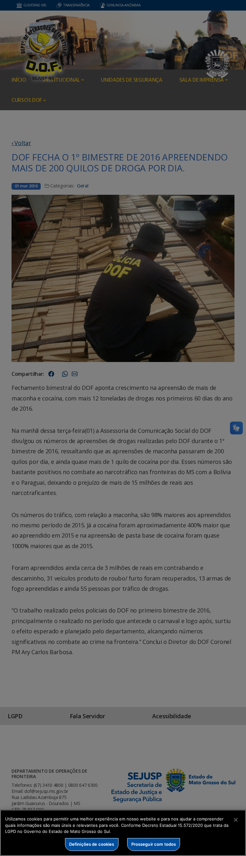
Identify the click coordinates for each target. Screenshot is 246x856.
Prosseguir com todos (153, 844)
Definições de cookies (91, 844)
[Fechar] (236, 820)
